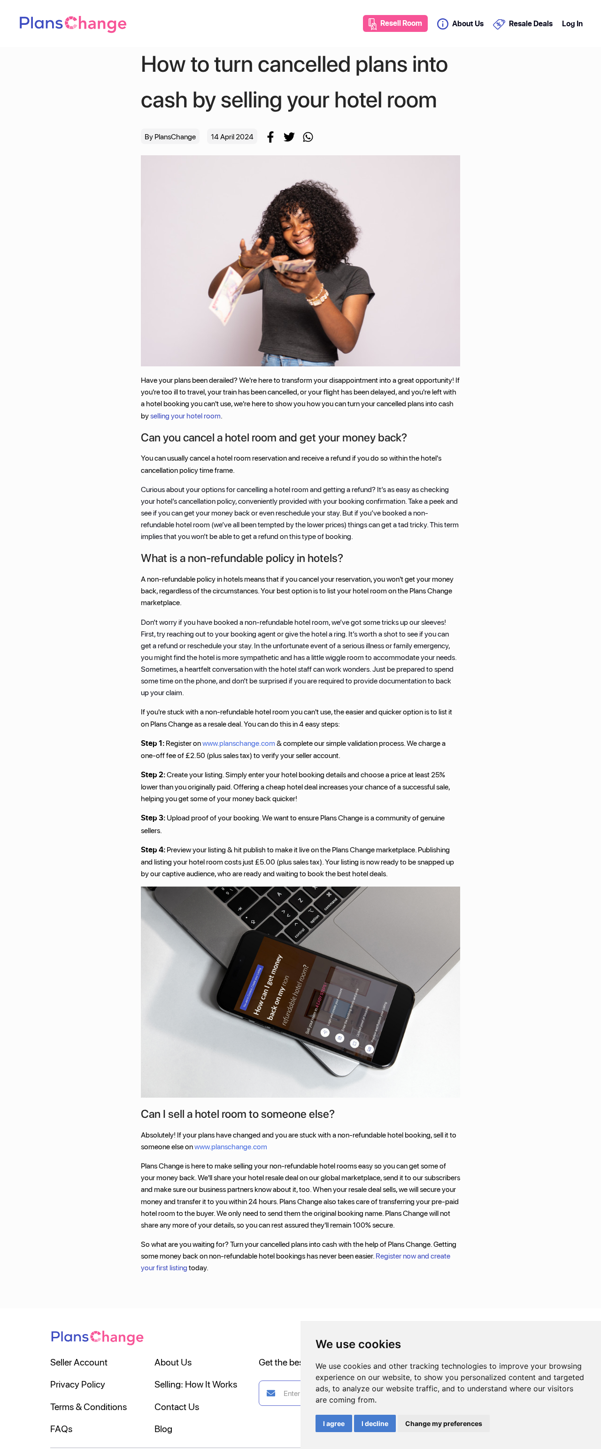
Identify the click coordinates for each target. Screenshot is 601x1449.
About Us (468, 23)
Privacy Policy (77, 1384)
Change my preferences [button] (443, 1423)
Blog (163, 1428)
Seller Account (79, 1362)
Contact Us (176, 1406)
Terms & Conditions (88, 1406)
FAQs (61, 1428)
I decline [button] (375, 1423)
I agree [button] (334, 1423)
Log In (572, 23)
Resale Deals (530, 23)
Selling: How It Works (195, 1384)
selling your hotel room (185, 415)
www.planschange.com (238, 743)
